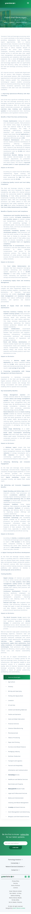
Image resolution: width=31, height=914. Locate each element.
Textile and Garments (14, 714)
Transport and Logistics (15, 761)
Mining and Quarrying (15, 691)
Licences (15, 887)
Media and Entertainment (16, 798)
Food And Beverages (14, 677)
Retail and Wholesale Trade (16, 788)
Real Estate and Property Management (15, 784)
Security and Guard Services (16, 807)
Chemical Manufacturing (15, 728)
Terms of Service (15, 885)
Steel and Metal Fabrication (16, 719)
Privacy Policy (15, 881)
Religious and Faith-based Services (18, 816)
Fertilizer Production (14, 756)
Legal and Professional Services (17, 793)
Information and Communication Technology (18, 770)
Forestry (10, 686)
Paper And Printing (14, 742)
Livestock (11, 700)
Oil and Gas (11, 705)
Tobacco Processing (14, 737)
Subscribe (15, 847)
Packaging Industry (14, 751)
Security (15, 883)
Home (5, 22)
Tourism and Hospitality (15, 765)
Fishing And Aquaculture (15, 696)
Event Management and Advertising (19, 812)
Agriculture (11, 682)
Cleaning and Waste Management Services (18, 803)
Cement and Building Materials (17, 710)
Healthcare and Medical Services (18, 779)
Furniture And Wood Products (17, 747)
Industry (11, 22)
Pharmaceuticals (13, 733)
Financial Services (13, 723)
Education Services (13, 775)
